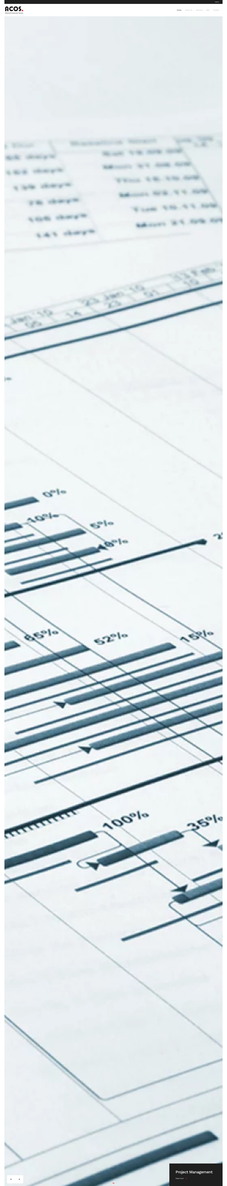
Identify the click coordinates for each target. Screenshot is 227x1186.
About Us (188, 10)
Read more (180, 1178)
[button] (11, 1179)
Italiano (217, 2)
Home (179, 10)
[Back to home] (14, 10)
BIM (207, 10)
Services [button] (199, 10)
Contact (216, 10)
